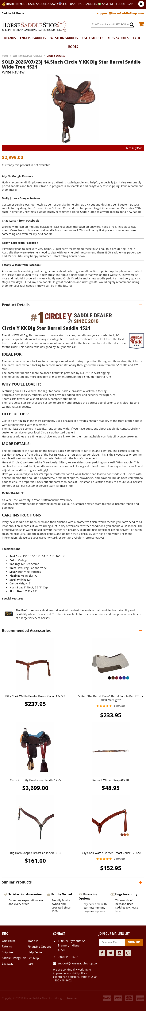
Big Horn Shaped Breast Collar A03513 (35, 853)
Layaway (7, 963)
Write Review (13, 72)
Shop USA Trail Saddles (79, 4)
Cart (30, 964)
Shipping (7, 952)
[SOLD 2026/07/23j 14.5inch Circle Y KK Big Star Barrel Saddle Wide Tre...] (73, 143)
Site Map (33, 958)
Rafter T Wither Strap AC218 (110, 780)
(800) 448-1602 (68, 957)
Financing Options (39, 946)
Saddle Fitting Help (14, 958)
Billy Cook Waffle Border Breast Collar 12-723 (35, 696)
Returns (7, 946)
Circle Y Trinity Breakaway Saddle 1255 (35, 780)
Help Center (35, 952)
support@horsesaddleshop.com (78, 963)
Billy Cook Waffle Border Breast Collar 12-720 (111, 853)
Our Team (8, 940)
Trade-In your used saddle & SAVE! (32, 4)
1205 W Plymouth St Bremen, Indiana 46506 (71, 945)
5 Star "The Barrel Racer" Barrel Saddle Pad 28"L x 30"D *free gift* (110, 698)
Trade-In (33, 941)
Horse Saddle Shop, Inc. (34, 26)
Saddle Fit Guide (13, 13)
